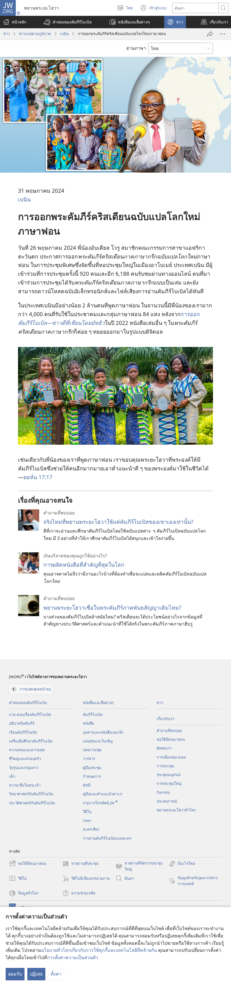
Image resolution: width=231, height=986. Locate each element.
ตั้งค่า (56, 974)
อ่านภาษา (136, 48)
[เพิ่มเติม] (222, 34)
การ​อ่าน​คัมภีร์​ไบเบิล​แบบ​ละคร (107, 838)
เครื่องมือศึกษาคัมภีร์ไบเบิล (30, 741)
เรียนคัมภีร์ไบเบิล (23, 732)
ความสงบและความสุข (27, 749)
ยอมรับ (15, 974)
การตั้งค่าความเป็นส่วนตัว (72, 957)
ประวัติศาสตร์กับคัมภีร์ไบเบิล (32, 802)
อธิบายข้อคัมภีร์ (21, 723)
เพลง (87, 820)
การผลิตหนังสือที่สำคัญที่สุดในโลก (83, 564)
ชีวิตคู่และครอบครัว (25, 758)
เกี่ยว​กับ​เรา (165, 718)
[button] (67, 22)
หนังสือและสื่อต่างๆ (98, 702)
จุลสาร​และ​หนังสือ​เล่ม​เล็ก (103, 732)
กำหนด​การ (92, 776)
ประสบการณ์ (167, 801)
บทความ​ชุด (92, 749)
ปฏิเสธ (36, 974)
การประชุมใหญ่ (169, 783)
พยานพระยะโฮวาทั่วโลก (176, 810)
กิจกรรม (163, 792)
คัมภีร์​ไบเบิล (93, 714)
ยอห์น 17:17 (37, 477)
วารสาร (89, 758)
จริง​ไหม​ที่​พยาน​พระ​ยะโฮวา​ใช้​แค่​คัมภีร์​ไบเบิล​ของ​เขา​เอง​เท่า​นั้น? (118, 521)
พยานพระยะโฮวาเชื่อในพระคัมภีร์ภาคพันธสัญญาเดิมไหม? (112, 607)
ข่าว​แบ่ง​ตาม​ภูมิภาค (35, 33)
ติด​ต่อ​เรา (164, 748)
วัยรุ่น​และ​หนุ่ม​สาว (23, 767)
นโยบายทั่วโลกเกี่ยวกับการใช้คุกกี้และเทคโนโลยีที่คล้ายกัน (99, 950)
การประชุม (165, 765)
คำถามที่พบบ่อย (169, 730)
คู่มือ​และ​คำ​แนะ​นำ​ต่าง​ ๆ (102, 793)
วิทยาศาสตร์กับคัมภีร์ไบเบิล (31, 793)
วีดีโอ (87, 811)
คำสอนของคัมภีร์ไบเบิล (28, 702)
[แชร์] (210, 34)
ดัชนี (86, 785)
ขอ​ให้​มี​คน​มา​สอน (171, 739)
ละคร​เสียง (91, 829)
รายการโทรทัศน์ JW (100, 802)
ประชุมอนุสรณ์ (168, 774)
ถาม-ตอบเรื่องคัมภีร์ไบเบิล (30, 714)
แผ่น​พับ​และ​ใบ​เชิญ (98, 741)
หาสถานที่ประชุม (80, 864)
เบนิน (64, 33)
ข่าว (6, 33)
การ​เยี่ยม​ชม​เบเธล (171, 757)
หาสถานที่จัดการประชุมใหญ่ (139, 866)
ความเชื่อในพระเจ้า (25, 785)
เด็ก (12, 776)
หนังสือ (88, 723)
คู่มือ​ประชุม (92, 767)
